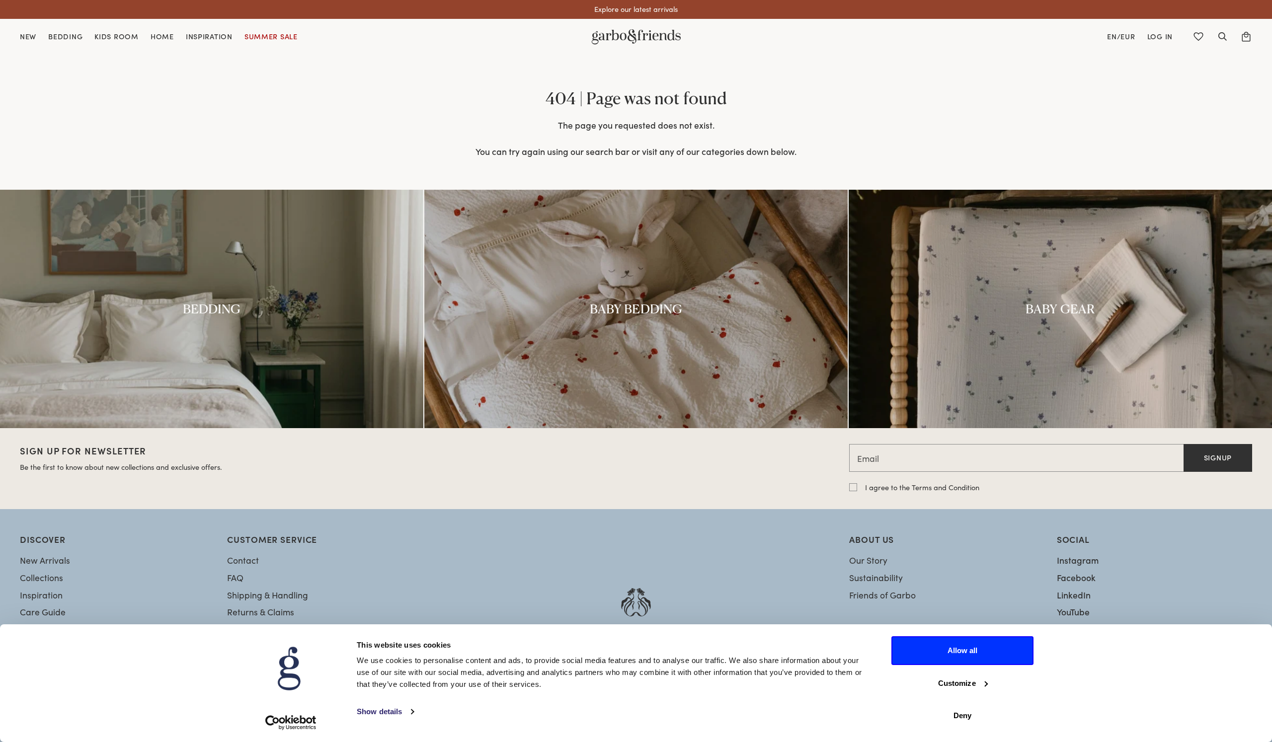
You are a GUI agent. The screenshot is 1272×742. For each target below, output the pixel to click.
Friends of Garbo (882, 595)
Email (868, 458)
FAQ (235, 578)
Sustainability (876, 578)
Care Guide (43, 612)
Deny (962, 715)
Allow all (963, 650)
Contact (243, 560)
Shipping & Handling (267, 595)
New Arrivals (45, 560)
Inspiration (41, 595)
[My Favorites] (1198, 37)
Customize (957, 683)
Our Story (868, 560)
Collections (41, 578)
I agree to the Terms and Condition (922, 487)
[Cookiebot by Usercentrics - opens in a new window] (290, 722)
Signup (1218, 457)
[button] (1222, 37)
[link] (211, 309)
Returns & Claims (260, 612)
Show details (379, 711)
